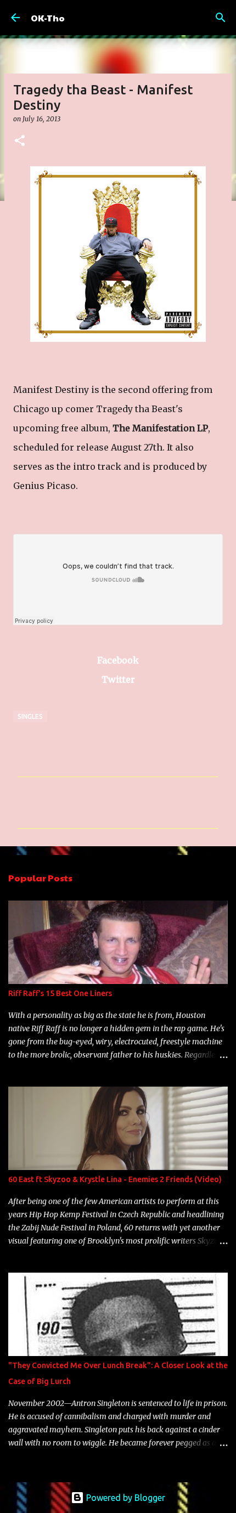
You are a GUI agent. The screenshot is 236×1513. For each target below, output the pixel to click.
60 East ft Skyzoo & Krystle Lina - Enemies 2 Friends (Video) (115, 1179)
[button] (19, 141)
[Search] (220, 17)
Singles (30, 716)
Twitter (118, 679)
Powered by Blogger (124, 1498)
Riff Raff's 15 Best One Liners (60, 993)
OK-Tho (48, 18)
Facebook (118, 660)
